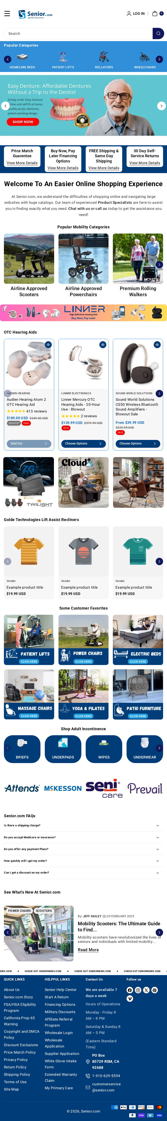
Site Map (11, 1089)
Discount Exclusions (21, 1045)
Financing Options (60, 1004)
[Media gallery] (29, 259)
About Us (12, 989)
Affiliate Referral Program (58, 1022)
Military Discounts (60, 1012)
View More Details (22, 163)
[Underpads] (63, 742)
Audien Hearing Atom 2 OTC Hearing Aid (26, 401)
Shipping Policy (17, 1074)
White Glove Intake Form (61, 1064)
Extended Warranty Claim (61, 1077)
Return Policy (15, 1067)
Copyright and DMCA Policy (21, 1034)
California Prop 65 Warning (19, 1021)
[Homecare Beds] (22, 57)
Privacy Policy (16, 1060)
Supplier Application (62, 1053)
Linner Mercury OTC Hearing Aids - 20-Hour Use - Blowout (80, 404)
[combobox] (83, 34)
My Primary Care (59, 1088)
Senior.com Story (18, 997)
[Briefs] (22, 742)
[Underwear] (144, 742)
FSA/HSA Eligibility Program (20, 1007)
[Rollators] (104, 57)
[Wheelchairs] (144, 57)
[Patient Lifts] (63, 57)
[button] (7, 13)
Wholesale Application (54, 1043)
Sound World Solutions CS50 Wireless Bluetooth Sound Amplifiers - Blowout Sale (137, 406)
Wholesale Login (59, 1033)
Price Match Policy (20, 1052)
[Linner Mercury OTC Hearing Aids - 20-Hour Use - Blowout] (84, 364)
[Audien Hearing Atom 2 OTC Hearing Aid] (29, 364)
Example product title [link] (25, 587)
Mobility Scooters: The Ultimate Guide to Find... (119, 926)
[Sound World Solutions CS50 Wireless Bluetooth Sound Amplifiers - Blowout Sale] (138, 364)
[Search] (158, 33)
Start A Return (56, 997)
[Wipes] (104, 742)
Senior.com (90, 1111)
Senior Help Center (61, 989)
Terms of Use (15, 1082)
